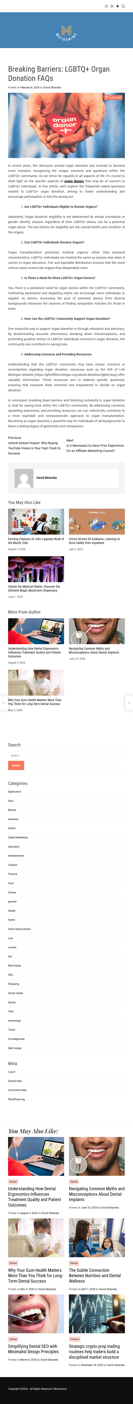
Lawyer (12, 947)
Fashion (12, 865)
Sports (12, 1002)
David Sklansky (52, 87)
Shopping (13, 983)
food (10, 883)
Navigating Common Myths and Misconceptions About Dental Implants (94, 650)
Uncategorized (16, 1038)
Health (12, 910)
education (13, 846)
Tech (11, 1011)
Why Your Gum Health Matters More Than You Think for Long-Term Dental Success (34, 702)
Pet (10, 956)
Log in (11, 1071)
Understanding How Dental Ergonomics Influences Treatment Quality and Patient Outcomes (34, 652)
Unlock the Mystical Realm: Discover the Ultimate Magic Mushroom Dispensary (34, 588)
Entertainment (16, 855)
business (13, 819)
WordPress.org (16, 1099)
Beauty (12, 809)
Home (11, 919)
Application (14, 791)
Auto (10, 800)
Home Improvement (19, 929)
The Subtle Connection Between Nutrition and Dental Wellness (95, 1276)
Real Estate (14, 965)
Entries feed (15, 1081)
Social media (15, 993)
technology (14, 1020)
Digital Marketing (18, 837)
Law (10, 938)
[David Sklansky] (24, 478)
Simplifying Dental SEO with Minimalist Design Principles (33, 1349)
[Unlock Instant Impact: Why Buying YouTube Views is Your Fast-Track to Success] (4, 703)
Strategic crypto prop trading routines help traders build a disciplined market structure (94, 1352)
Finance (12, 874)
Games (12, 892)
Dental (12, 828)
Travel (11, 1029)
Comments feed (17, 1090)
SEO (10, 974)
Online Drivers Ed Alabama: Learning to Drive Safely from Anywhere (94, 541)
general (12, 901)
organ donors (74, 181)
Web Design (15, 1048)
